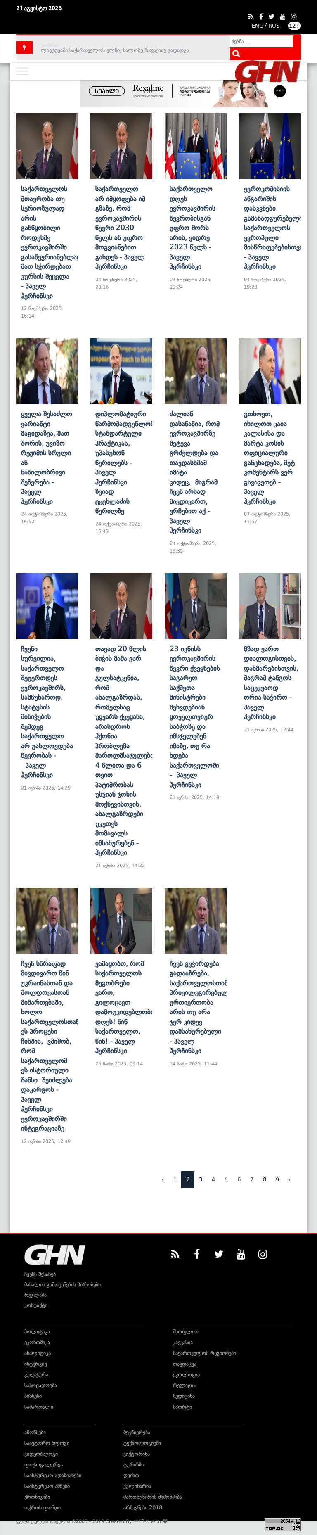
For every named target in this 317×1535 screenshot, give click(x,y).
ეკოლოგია (186, 1374)
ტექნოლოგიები (142, 1443)
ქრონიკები (37, 1497)
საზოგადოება (40, 1385)
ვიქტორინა (136, 1454)
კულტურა (36, 1374)
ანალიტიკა (37, 1353)
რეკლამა (35, 1295)
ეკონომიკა (37, 1342)
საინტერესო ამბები (47, 1486)
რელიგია (184, 1385)
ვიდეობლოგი (41, 1454)
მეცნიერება (136, 1432)
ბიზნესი (33, 1396)
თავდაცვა (184, 1364)
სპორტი (182, 1407)
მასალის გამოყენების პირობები (62, 1284)
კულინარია (137, 1486)
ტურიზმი (133, 1464)
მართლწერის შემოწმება (152, 1497)
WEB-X (141, 1521)
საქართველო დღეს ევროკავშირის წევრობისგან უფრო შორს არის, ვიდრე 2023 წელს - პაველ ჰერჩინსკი (192, 227)
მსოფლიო (186, 1332)
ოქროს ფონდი (42, 1507)
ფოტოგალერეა (43, 1464)
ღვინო (131, 1475)
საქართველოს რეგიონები (204, 1353)
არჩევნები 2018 (142, 1507)
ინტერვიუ (35, 1364)
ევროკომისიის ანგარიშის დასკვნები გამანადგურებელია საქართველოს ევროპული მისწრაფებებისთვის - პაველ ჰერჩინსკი (275, 227)
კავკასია (183, 1342)
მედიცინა (184, 1396)
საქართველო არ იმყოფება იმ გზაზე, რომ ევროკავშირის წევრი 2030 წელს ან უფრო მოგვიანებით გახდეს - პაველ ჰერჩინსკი (120, 227)
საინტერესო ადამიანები (52, 1475)
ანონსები (35, 1432)
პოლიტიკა (37, 1332)
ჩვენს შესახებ (40, 1274)
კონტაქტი (35, 1305)
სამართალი (38, 1407)
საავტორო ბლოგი (46, 1443)
